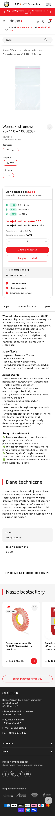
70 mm (10, 150)
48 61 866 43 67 (17, 732)
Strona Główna (10, 50)
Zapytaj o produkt (27, 258)
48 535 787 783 (12, 714)
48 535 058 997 (12, 722)
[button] (4, 21)
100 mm (23, 665)
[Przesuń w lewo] (6, 635)
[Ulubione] (44, 21)
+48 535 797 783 (18, 275)
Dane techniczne (26, 306)
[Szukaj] (46, 40)
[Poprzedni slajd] (4, 12)
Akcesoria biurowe (33, 50)
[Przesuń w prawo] (49, 635)
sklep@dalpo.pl (25, 27)
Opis (6, 306)
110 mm (10, 162)
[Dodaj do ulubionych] (50, 127)
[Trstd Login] (50, 4)
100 (8, 175)
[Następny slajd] (51, 12)
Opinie (47, 306)
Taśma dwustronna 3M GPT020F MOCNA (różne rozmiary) (19, 646)
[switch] (48, 4)
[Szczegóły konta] (38, 21)
